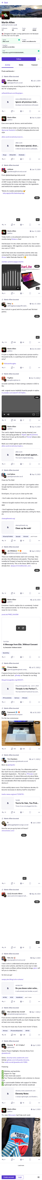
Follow (19, 59)
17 (2, 30)
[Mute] (8, 415)
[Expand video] (33, 415)
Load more (21, 1165)
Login (20, 1177)
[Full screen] (37, 415)
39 (13, 30)
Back (6, 2)
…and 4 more (33, 536)
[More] (39, 111)
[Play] (4, 415)
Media (21, 65)
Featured (34, 65)
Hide (37, 198)
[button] (21, 406)
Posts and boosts (8, 71)
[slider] (21, 411)
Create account (8, 1177)
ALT (18, 219)
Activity (7, 65)
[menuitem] (21, 406)
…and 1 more (27, 997)
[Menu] (38, 59)
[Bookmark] (30, 111)
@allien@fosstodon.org (8, 25)
